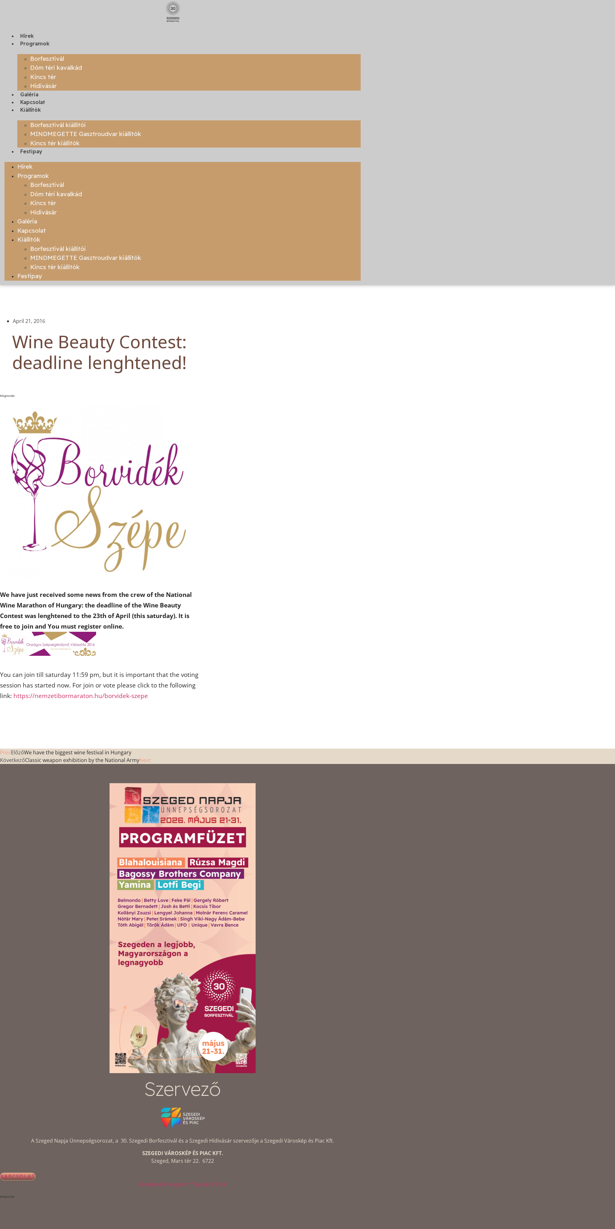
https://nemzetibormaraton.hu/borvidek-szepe (81, 696)
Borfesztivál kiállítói (58, 125)
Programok (35, 43)
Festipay (31, 151)
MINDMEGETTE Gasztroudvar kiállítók (85, 134)
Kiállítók (30, 110)
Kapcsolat (32, 102)
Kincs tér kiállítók (55, 143)
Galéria (29, 94)
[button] (99, 396)
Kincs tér (43, 77)
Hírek (27, 36)
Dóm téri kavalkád (56, 67)
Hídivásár (43, 86)
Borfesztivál (47, 58)
